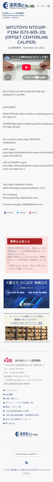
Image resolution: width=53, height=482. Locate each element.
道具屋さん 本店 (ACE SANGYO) (25, 470)
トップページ (11, 390)
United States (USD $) (25, 454)
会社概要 (9, 394)
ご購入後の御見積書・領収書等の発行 (22, 415)
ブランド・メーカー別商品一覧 (19, 402)
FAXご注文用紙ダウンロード (18, 419)
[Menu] (48, 6)
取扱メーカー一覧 (13, 407)
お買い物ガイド (12, 398)
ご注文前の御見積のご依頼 (17, 411)
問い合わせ (10, 423)
